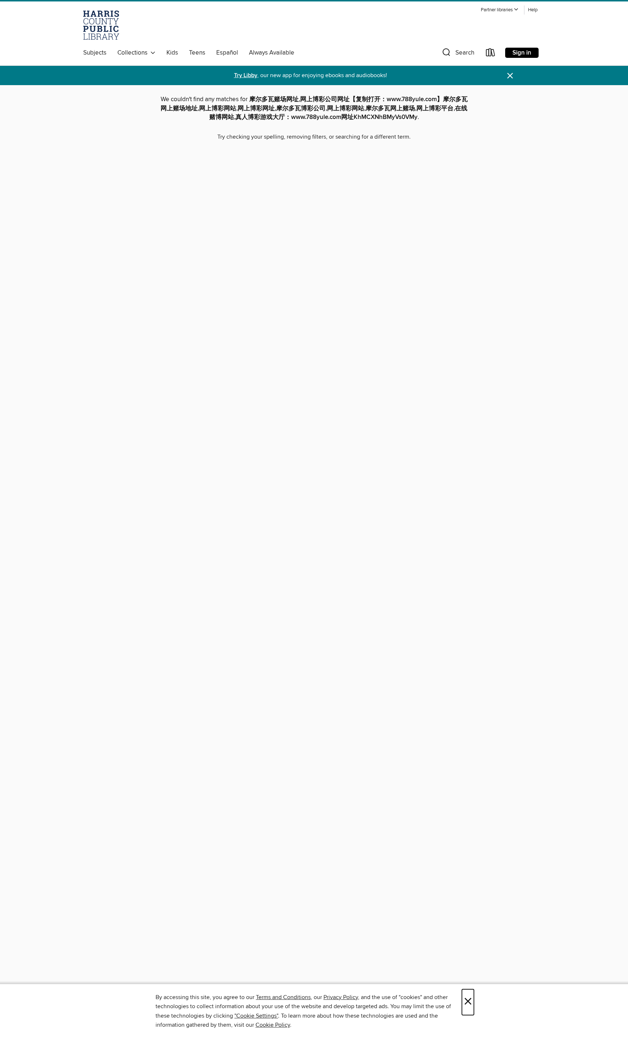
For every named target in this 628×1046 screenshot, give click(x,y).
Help (533, 10)
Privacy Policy (340, 997)
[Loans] (491, 54)
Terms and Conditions (283, 997)
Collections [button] (133, 53)
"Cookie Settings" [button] (256, 1015)
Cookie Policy (272, 1025)
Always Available (271, 53)
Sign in (521, 53)
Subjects (94, 53)
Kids (172, 53)
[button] (500, 10)
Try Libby (245, 75)
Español (227, 53)
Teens (197, 53)
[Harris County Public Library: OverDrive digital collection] (101, 25)
